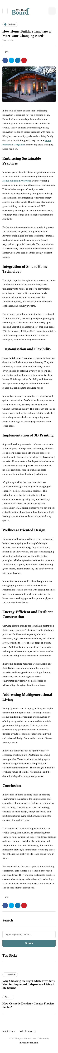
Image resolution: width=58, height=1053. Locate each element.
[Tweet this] (11, 60)
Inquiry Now (8, 1031)
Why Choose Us (28, 1031)
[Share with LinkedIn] (17, 60)
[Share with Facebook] (5, 60)
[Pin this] (24, 60)
